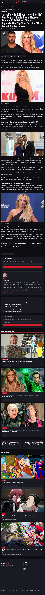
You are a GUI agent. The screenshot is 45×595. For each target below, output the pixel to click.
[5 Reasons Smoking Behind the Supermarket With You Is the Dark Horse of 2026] (22, 500)
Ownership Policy (4, 592)
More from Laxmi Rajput (7, 292)
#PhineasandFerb (5, 485)
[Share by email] (18, 56)
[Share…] (24, 56)
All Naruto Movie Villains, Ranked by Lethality (13, 309)
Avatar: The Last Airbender (14, 485)
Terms (24, 581)
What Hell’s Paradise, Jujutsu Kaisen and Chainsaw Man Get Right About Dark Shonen (19, 302)
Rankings (4, 480)
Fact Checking (17, 590)
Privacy (24, 579)
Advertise (3, 583)
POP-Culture (25, 571)
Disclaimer (12, 590)
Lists (24, 573)
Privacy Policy (36, 590)
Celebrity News (13, 6)
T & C (22, 590)
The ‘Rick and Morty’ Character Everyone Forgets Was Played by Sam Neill (17, 361)
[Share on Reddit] (15, 56)
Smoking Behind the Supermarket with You (9, 519)
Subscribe (22, 267)
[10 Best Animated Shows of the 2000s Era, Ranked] (22, 467)
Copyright (31, 590)
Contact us (3, 590)
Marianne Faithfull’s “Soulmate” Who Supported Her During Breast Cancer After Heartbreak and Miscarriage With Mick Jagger (21, 430)
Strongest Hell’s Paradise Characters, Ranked (13, 304)
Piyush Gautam (5, 517)
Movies (24, 568)
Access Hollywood (10, 250)
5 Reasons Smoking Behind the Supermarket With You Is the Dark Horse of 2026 (19, 516)
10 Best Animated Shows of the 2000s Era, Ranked (12, 482)
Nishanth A (4, 363)
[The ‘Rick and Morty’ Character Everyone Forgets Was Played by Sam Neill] (22, 346)
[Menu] (2, 2)
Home (2, 6)
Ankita (3, 398)
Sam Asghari (34, 162)
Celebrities (7, 6)
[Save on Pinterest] (5, 56)
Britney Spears (29, 124)
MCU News (25, 569)
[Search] (42, 2)
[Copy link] (21, 56)
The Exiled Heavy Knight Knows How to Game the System (12, 554)
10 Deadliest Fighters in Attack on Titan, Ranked (13, 311)
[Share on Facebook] (11, 56)
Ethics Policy (26, 590)
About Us (8, 590)
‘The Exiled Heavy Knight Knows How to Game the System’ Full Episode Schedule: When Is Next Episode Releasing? (22, 550)
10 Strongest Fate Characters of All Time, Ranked (13, 306)
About (2, 579)
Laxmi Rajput (3, 28)
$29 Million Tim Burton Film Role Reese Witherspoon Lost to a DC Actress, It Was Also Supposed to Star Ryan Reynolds (22, 395)
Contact (2, 581)
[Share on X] (8, 56)
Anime (4, 547)
